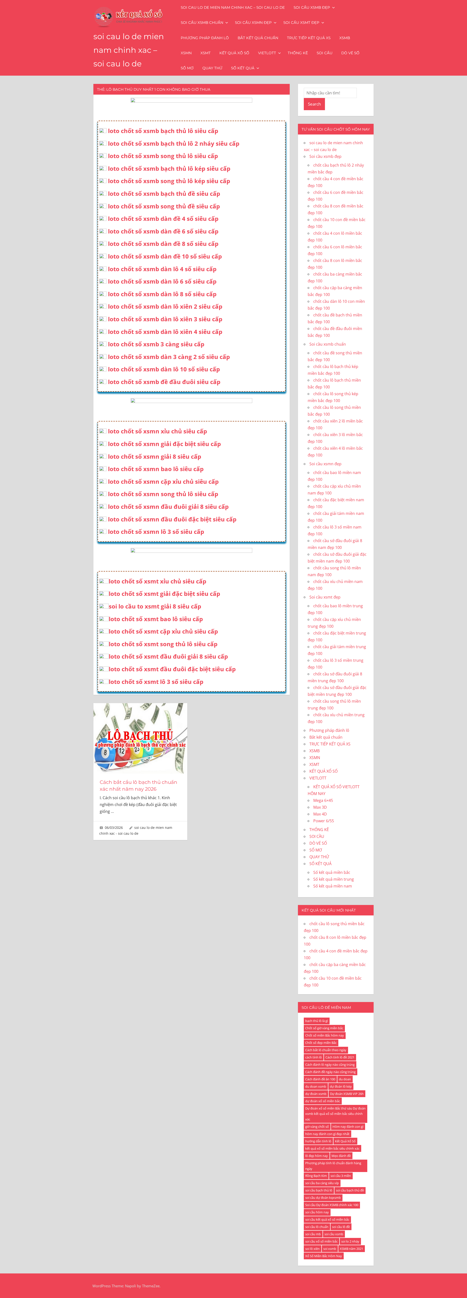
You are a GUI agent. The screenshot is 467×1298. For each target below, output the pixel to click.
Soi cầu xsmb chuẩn (202, 22)
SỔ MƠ (187, 68)
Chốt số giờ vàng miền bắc (324, 1028)
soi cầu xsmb (333, 1234)
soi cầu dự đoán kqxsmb (323, 1197)
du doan (345, 1079)
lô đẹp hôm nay (316, 1156)
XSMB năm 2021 (351, 1248)
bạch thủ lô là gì (316, 1021)
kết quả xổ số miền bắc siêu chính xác (332, 1148)
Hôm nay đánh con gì (347, 1126)
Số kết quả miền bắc (331, 872)
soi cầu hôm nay (317, 1212)
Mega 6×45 (323, 800)
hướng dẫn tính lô (318, 1141)
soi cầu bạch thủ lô (318, 1190)
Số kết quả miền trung (333, 879)
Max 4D (320, 814)
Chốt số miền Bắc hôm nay (324, 1035)
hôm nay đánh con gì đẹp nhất (327, 1134)
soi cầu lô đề (341, 1227)
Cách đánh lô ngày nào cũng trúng (330, 1064)
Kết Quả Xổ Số (345, 1141)
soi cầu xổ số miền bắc (321, 1241)
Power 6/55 (323, 821)
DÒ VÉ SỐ (350, 53)
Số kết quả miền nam (332, 886)
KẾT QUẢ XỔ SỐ (234, 53)
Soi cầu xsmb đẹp (312, 7)
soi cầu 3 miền (341, 1175)
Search (314, 104)
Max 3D (320, 807)
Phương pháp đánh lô (205, 38)
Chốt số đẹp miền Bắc (321, 1042)
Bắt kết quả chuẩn (258, 38)
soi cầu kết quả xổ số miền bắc (327, 1219)
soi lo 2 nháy (350, 1241)
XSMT (205, 53)
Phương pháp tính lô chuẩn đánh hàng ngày (333, 1166)
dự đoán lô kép (341, 1086)
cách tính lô (313, 1057)
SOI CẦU (324, 53)
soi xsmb (329, 1248)
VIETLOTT (267, 53)
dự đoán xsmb (315, 1094)
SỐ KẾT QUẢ (242, 68)
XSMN (186, 53)
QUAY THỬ (212, 68)
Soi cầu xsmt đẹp (301, 22)
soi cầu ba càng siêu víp (322, 1183)
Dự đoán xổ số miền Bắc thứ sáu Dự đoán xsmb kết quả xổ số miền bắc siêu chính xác (335, 1114)
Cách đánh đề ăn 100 (320, 1079)
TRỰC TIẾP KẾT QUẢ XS (309, 38)
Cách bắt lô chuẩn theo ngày (325, 1050)
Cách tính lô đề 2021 (339, 1057)
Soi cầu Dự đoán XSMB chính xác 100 (331, 1205)
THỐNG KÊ (298, 53)
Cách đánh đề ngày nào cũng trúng (330, 1072)
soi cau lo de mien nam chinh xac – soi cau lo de (128, 50)
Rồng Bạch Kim (316, 1175)
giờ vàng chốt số (317, 1126)
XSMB (344, 38)
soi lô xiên (312, 1248)
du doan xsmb (315, 1086)
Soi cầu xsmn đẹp (253, 22)
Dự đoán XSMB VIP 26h (347, 1094)
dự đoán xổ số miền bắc (322, 1101)
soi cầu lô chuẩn (316, 1227)
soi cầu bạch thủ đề (350, 1190)
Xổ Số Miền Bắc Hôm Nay (323, 1256)
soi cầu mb (313, 1234)
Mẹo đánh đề (341, 1156)
